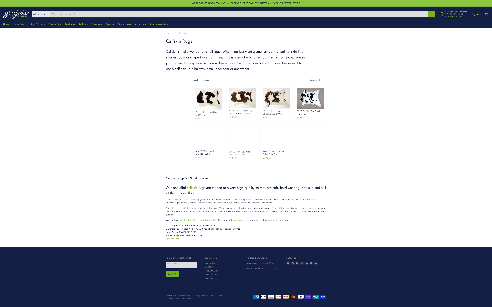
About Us (140, 24)
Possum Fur (54, 24)
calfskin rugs (196, 187)
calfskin (175, 199)
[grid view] (320, 80)
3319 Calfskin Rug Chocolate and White (273, 112)
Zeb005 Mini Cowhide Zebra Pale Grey (273, 153)
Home (6, 24)
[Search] (431, 14)
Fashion (83, 24)
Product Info (124, 24)
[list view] (324, 80)
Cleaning (96, 24)
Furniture (69, 24)
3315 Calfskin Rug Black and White (206, 113)
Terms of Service (207, 296)
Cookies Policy (171, 296)
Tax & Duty (220, 296)
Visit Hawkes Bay (158, 24)
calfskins (174, 208)
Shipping (209, 278)
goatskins (239, 220)
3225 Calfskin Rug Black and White (308, 113)
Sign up (172, 273)
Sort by (196, 80)
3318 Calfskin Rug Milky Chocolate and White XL (241, 112)
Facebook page (173, 238)
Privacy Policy (184, 296)
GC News (209, 266)
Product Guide (211, 270)
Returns (195, 296)
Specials (110, 24)
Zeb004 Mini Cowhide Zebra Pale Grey (239, 153)
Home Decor (19, 24)
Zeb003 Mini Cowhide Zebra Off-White (205, 152)
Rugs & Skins (37, 24)
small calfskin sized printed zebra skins (198, 220)
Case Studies (211, 274)
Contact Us (210, 263)
